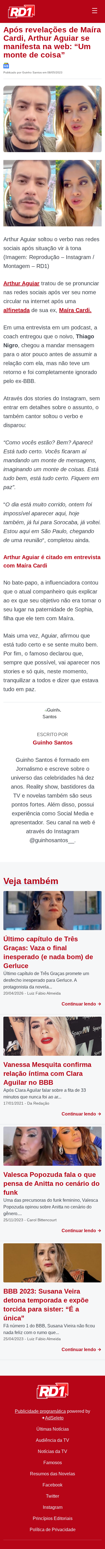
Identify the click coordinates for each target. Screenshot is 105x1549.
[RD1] (21, 11)
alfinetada (16, 310)
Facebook (52, 1485)
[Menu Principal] (94, 11)
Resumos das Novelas (52, 1473)
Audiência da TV (52, 1440)
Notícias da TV (52, 1451)
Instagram (52, 1507)
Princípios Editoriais (53, 1518)
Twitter (52, 1496)
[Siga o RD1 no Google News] (6, 65)
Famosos (52, 1462)
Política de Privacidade (53, 1529)
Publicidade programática (40, 1411)
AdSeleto (54, 1418)
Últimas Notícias (52, 1429)
